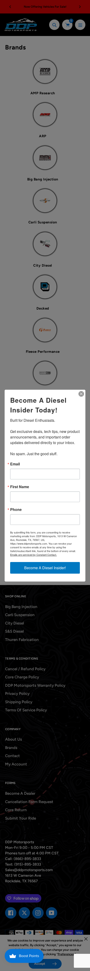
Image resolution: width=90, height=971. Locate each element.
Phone (16, 509)
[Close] (81, 394)
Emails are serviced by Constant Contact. (33, 554)
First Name (19, 487)
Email (15, 464)
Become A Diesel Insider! (45, 567)
